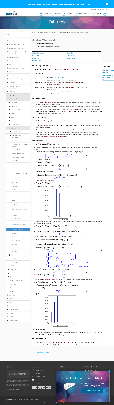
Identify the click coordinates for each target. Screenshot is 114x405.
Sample (14, 237)
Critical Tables (16, 168)
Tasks (11, 287)
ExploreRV (15, 182)
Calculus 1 (14, 106)
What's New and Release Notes (17, 44)
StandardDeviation (17, 247)
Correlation (15, 160)
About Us (9, 367)
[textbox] (47, 144)
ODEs (13, 117)
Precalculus (14, 102)
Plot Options (14, 262)
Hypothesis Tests (17, 131)
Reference (11, 298)
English (14, 399)
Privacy (43, 402)
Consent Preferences (51, 402)
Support (39, 32)
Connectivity (12, 82)
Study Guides (13, 277)
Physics (11, 64)
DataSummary (16, 179)
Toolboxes (11, 313)
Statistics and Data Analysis (16, 68)
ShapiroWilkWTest (17, 240)
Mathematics (12, 60)
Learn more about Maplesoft (12, 389)
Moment (14, 204)
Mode (13, 200)
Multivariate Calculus (17, 110)
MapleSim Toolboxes (14, 320)
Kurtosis (14, 189)
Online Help (46, 32)
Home (34, 32)
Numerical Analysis (16, 124)
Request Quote (103, 9)
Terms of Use (37, 402)
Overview (14, 140)
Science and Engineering (15, 79)
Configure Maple (13, 309)
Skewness (15, 244)
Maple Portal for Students (17, 280)
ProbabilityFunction (17, 229)
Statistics (13, 128)
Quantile (14, 233)
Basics (13, 255)
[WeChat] (49, 387)
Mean (13, 193)
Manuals (11, 306)
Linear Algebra (15, 120)
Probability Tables (17, 218)
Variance (14, 251)
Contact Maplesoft (91, 9)
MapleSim (11, 317)
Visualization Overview (18, 157)
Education (11, 95)
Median (14, 197)
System (11, 302)
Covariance (15, 164)
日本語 (31, 399)
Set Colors (14, 266)
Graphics (11, 75)
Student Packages (14, 99)
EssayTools (13, 269)
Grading (12, 273)
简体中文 (36, 399)
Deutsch (26, 399)
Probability (15, 215)
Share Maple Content (14, 57)
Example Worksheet (17, 149)
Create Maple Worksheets (16, 48)
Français (20, 399)
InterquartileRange (17, 186)
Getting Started (13, 41)
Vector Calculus (15, 113)
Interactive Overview (18, 153)
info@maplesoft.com (40, 380)
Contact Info (36, 367)
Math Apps (12, 91)
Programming (12, 71)
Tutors (12, 291)
